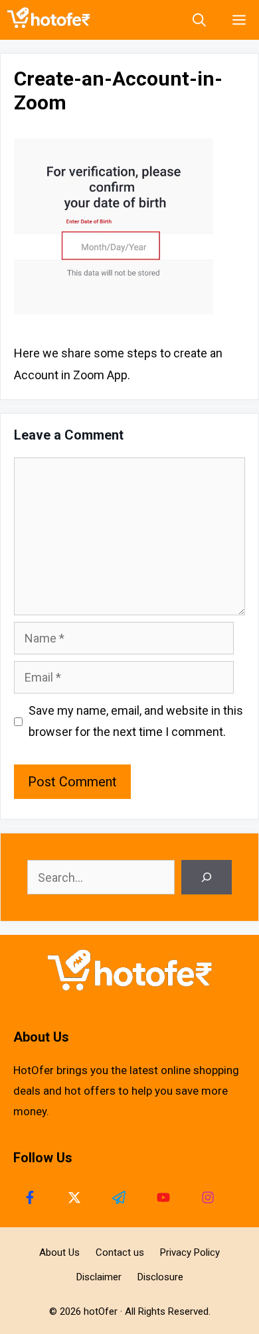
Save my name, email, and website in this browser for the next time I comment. (136, 721)
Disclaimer (99, 1277)
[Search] (206, 877)
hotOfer (101, 1311)
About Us (59, 1252)
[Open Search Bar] (199, 20)
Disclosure (160, 1277)
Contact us (120, 1252)
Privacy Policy (190, 1252)
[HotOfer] (52, 20)
